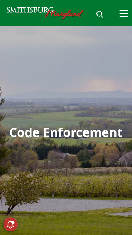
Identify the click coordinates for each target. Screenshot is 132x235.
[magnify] (100, 14)
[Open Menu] (124, 13)
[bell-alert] (11, 224)
